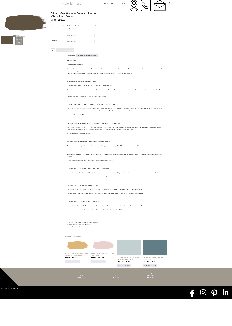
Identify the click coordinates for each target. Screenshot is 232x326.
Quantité (54, 35)
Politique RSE (150, 277)
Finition (54, 41)
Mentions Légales (81, 277)
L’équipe (150, 273)
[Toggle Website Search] (169, 3)
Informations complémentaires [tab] (86, 55)
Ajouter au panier (65, 50)
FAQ (81, 275)
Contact (81, 273)
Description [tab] (71, 55)
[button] (45, 14)
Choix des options (72, 262)
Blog (116, 275)
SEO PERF (16, 288)
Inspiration (116, 277)
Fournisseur (150, 279)
